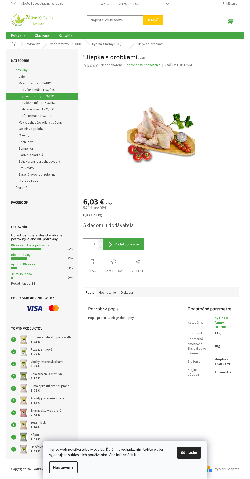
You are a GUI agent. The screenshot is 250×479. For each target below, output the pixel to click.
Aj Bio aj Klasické (23, 264)
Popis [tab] (90, 292)
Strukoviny (26, 168)
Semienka (26, 148)
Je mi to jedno (21, 274)
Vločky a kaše (28, 181)
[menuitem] (18, 35)
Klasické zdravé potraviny (30, 245)
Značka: (178, 65)
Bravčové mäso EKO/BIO (38, 89)
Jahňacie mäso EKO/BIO (37, 109)
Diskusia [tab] (127, 292)
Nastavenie (63, 467)
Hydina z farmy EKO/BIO (37, 96)
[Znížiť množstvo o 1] (100, 247)
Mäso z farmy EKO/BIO (35, 83)
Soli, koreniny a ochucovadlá (39, 161)
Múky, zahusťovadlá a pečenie (41, 122)
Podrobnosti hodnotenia (142, 65)
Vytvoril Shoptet (227, 469)
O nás (105, 4)
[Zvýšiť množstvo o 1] (100, 241)
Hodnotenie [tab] (107, 292)
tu (135, 455)
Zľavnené (20, 187)
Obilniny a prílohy (31, 128)
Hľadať (153, 20)
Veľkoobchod (129, 4)
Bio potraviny (21, 254)
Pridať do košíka (127, 244)
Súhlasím (189, 452)
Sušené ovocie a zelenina (37, 174)
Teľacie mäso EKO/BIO (36, 116)
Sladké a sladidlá (31, 155)
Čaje (22, 76)
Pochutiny (26, 142)
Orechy (24, 135)
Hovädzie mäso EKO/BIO (37, 102)
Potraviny (21, 70)
